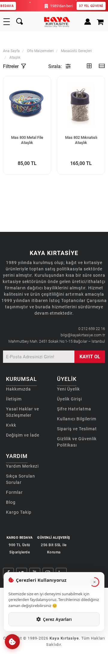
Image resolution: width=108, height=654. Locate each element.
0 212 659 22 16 (91, 328)
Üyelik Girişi (69, 399)
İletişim (14, 399)
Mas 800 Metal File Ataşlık (27, 140)
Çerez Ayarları (57, 619)
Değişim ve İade (22, 435)
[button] (12, 641)
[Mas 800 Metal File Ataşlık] (27, 105)
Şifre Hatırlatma (74, 408)
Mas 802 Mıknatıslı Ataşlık (81, 140)
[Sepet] (101, 21)
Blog (11, 502)
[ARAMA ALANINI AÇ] (19, 21)
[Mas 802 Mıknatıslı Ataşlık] (81, 105)
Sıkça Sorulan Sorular (20, 479)
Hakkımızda (18, 389)
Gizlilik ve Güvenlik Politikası (77, 441)
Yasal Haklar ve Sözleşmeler (22, 412)
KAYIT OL (90, 357)
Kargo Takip (19, 512)
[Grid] (89, 66)
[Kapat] (94, 582)
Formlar (14, 492)
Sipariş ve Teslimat (77, 428)
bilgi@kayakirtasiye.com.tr (83, 335)
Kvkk (11, 425)
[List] (101, 66)
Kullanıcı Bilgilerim (76, 418)
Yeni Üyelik (68, 389)
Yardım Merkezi (22, 466)
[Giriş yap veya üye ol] (86, 21)
